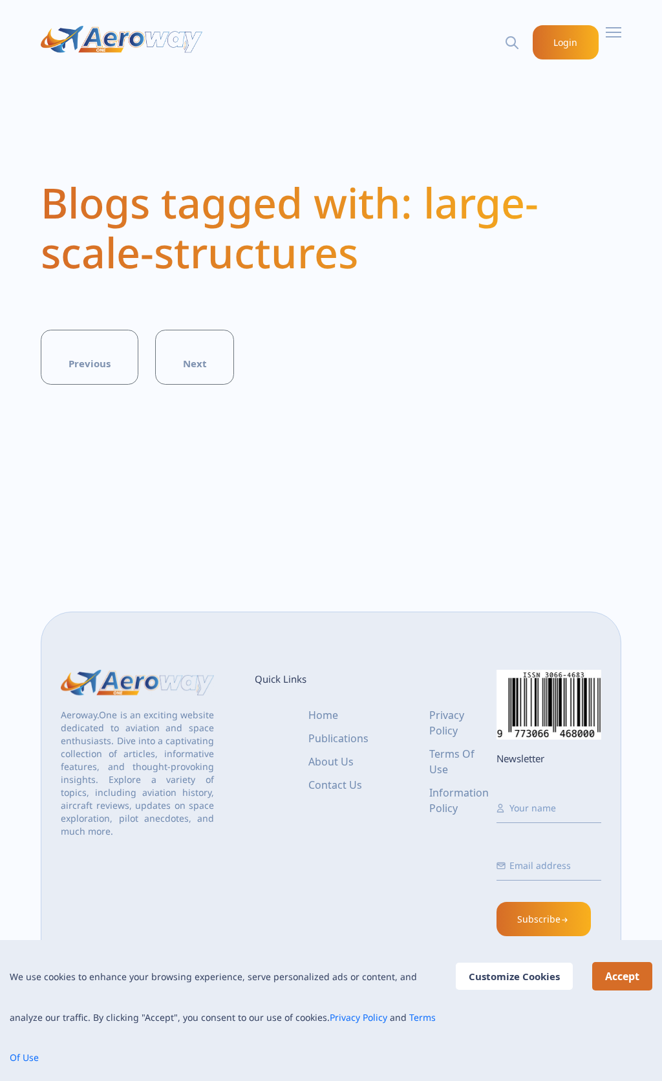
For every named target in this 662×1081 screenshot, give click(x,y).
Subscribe (539, 919)
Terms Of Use (452, 761)
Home (323, 715)
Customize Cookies (514, 976)
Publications (338, 738)
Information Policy (459, 800)
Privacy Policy (358, 1017)
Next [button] (195, 363)
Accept (622, 976)
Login (565, 42)
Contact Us (335, 785)
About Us (331, 762)
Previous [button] (90, 363)
